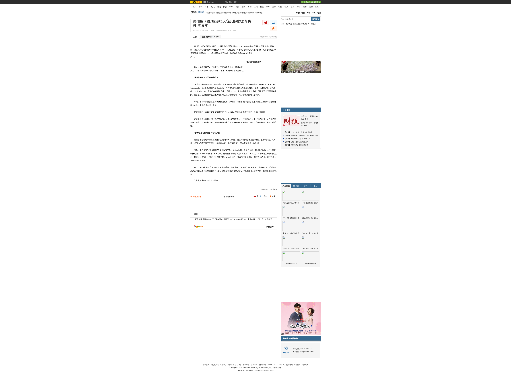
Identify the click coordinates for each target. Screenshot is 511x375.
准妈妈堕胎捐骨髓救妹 (310, 218)
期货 (319, 13)
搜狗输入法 (215, 365)
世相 (256, 7)
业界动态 (259, 13)
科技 (262, 7)
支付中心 (223, 365)
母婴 (298, 7)
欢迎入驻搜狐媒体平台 (312, 2)
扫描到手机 (273, 37)
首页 (194, 7)
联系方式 (254, 365)
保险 (303, 13)
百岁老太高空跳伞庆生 (310, 233)
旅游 (305, 7)
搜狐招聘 (231, 365)
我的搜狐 (228, 2)
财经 (250, 7)
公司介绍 (282, 365)
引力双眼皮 (312, 24)
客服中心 (246, 365)
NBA (231, 7)
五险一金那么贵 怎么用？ (300, 142)
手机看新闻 (264, 37)
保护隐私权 (263, 365)
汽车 (268, 7)
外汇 (314, 13)
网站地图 (289, 365)
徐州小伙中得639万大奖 (254, 219)
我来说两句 (210, 37)
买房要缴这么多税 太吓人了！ (301, 139)
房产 (274, 7)
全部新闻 (297, 365)
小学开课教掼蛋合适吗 (310, 203)
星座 (317, 7)
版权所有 (278, 368)
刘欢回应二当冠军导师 (310, 248)
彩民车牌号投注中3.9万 (204, 219)
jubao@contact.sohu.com (264, 371)
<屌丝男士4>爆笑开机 (291, 248)
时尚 (280, 7)
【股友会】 (206, 180)
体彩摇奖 (268, 219)
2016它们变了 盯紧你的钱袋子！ (302, 132)
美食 (311, 7)
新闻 (200, 7)
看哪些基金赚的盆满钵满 (299, 145)
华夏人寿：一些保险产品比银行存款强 (304, 135)
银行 (298, 13)
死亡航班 (289, 24)
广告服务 (238, 365)
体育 (225, 7)
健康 (286, 7)
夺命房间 (304, 24)
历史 (219, 7)
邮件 (235, 2)
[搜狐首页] (196, 2)
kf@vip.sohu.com (307, 352)
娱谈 (243, 7)
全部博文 (305, 365)
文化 (213, 7)
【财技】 (287, 132)
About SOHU (272, 365)
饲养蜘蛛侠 (297, 24)
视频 (237, 7)
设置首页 (206, 365)
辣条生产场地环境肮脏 (291, 233)
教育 (292, 7)
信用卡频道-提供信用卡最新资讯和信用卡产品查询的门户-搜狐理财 (230, 13)
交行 (247, 150)
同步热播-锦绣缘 (310, 264)
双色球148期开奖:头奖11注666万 (229, 219)
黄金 (308, 13)
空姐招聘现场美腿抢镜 (291, 218)
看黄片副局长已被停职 (291, 203)
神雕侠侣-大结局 (291, 264)
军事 (207, 7)
